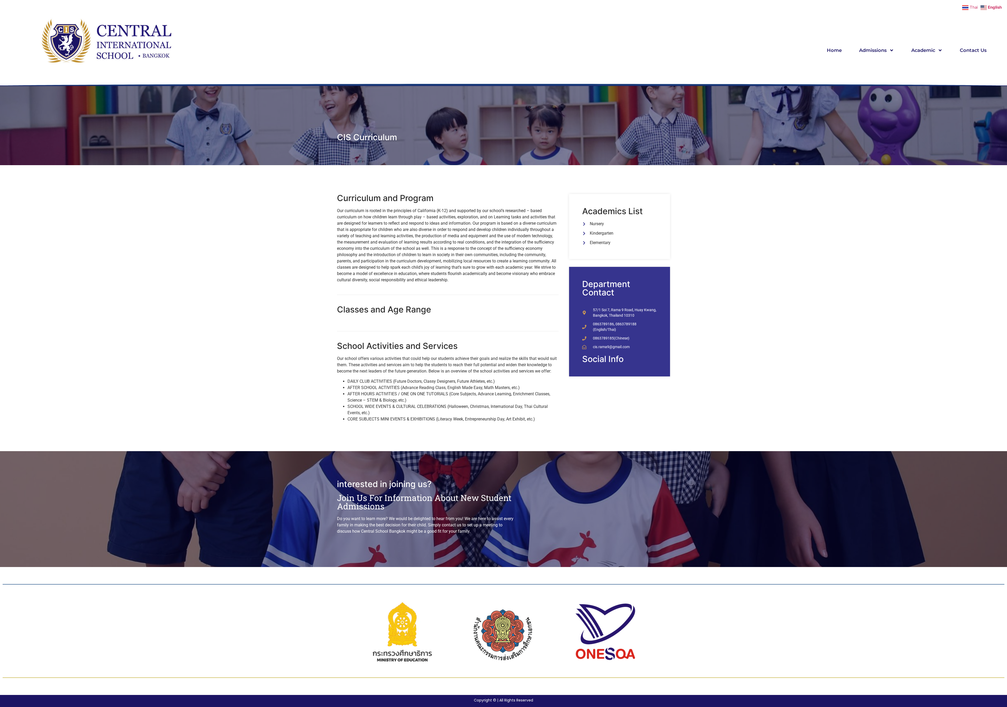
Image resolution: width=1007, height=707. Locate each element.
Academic (923, 50)
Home (834, 50)
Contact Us (973, 50)
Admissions (873, 50)
